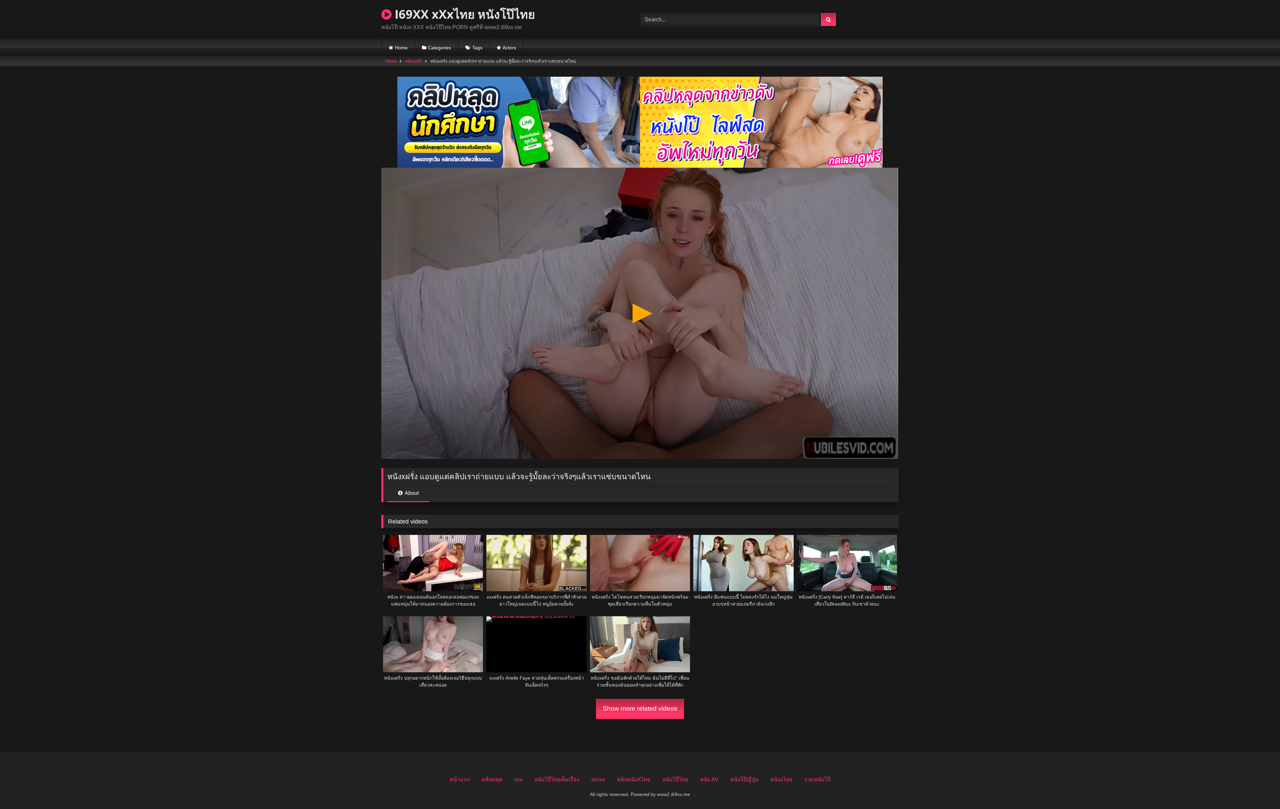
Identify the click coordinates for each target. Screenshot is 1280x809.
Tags (477, 47)
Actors (509, 47)
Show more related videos (640, 708)
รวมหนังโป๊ (817, 779)
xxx (518, 779)
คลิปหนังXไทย (633, 779)
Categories (439, 47)
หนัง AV (709, 779)
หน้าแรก (460, 779)
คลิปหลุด (492, 779)
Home (401, 47)
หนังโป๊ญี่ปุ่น (744, 779)
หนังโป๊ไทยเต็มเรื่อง (556, 779)
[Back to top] (1259, 789)
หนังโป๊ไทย (675, 779)
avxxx (598, 779)
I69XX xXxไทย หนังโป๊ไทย (463, 14)
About (411, 493)
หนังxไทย (781, 779)
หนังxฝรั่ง (413, 61)
